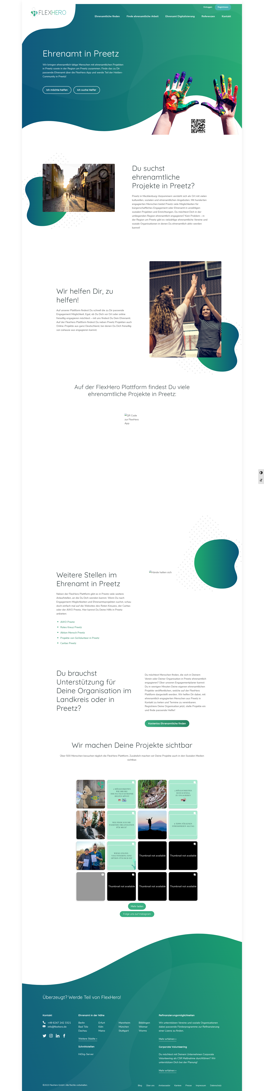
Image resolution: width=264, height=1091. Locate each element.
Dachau (82, 1030)
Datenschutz (215, 1085)
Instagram (51, 1036)
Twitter (44, 1036)
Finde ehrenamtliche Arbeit (143, 16)
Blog (140, 1085)
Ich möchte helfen (57, 89)
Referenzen (208, 16)
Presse (188, 1085)
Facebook (64, 1036)
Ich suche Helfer (86, 89)
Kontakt (226, 16)
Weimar (143, 1026)
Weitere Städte (86, 1038)
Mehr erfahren (167, 1039)
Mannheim (124, 1022)
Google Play (94, 405)
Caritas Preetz (68, 643)
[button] (90, 794)
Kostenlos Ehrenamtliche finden (167, 723)
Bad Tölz (83, 1026)
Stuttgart (124, 1030)
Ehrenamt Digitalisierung (180, 16)
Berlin (81, 1022)
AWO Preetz (67, 622)
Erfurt (101, 1022)
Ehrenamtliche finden (107, 16)
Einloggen (208, 7)
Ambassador (164, 1085)
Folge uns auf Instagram (137, 914)
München (124, 1026)
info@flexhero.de (57, 1026)
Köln (100, 1026)
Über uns (150, 1085)
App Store (170, 405)
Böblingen (144, 1022)
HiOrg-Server (86, 1054)
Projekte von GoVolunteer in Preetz (79, 638)
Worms (143, 1030)
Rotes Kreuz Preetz (71, 627)
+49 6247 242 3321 (59, 1022)
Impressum (201, 1085)
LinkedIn (58, 1036)
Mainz (101, 1030)
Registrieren (223, 7)
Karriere (177, 1085)
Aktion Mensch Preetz (72, 632)
